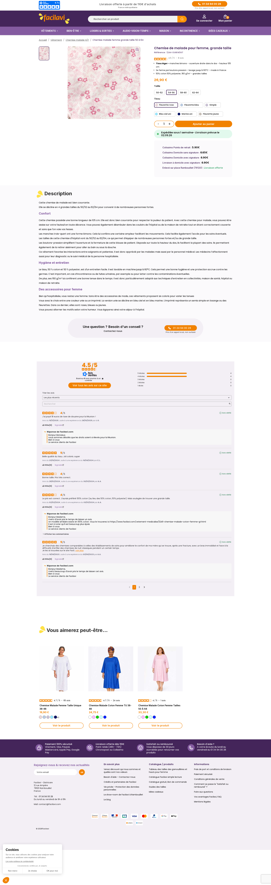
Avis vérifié (226, 413)
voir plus (80, 550)
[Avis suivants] (144, 587)
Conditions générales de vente (209, 779)
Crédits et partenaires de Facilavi (120, 782)
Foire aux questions (203, 791)
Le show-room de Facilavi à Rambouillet (123, 794)
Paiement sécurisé (203, 774)
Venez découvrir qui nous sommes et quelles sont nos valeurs (122, 770)
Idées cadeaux (156, 791)
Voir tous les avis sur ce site (90, 385)
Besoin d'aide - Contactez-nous (119, 777)
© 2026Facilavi (42, 828)
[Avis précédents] (129, 587)
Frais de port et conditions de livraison (212, 769)
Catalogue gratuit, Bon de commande (168, 782)
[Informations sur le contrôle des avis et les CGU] (102, 379)
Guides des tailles (157, 786)
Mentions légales (202, 801)
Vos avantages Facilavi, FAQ (207, 796)
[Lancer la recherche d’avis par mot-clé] (230, 404)
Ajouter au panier (203, 124)
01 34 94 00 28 (211, 4)
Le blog (107, 799)
